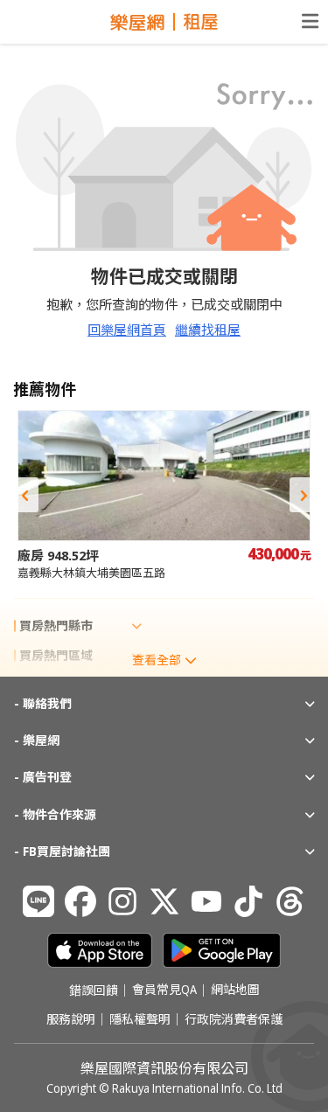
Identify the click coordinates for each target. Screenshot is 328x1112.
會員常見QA (164, 990)
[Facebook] (80, 901)
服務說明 (70, 1019)
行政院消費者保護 (234, 1019)
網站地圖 (235, 990)
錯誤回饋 (93, 990)
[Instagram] (122, 901)
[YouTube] (206, 901)
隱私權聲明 (140, 1019)
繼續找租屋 (208, 329)
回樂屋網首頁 (126, 329)
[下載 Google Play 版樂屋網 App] (222, 950)
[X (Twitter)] (164, 901)
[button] (24, 495)
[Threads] (290, 901)
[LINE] (38, 901)
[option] (164, 495)
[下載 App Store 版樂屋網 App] (99, 950)
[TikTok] (248, 901)
